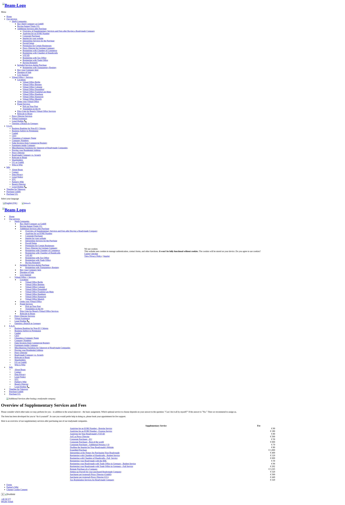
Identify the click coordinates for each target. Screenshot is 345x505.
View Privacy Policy (93, 256)
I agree (87, 254)
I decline (94, 254)
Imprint (106, 256)
